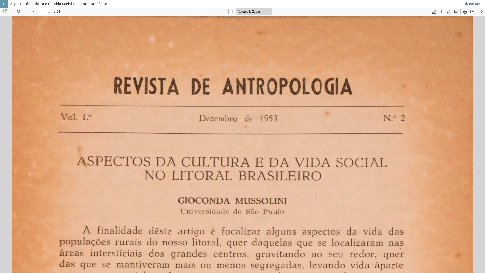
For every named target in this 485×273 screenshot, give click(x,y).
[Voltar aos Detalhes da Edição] (4, 4)
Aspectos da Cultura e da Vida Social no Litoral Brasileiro (58, 3)
